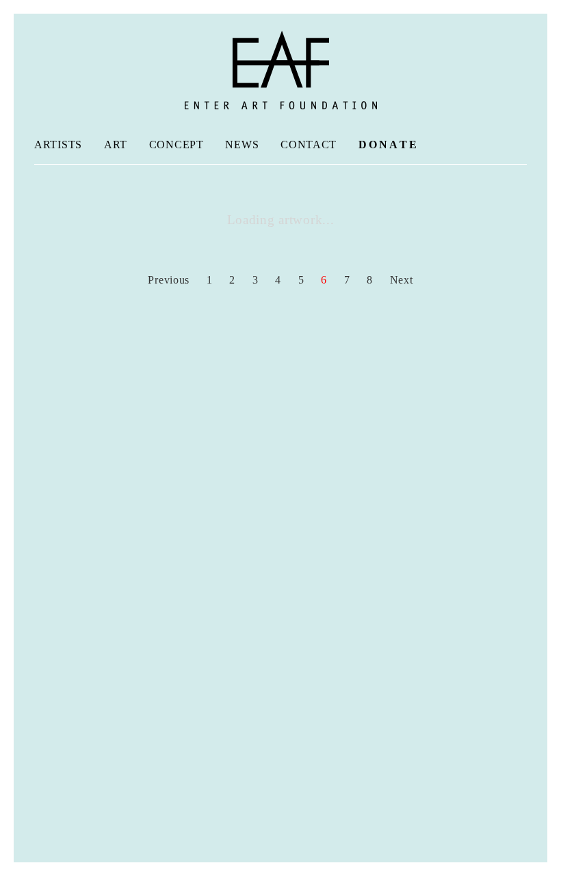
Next (403, 280)
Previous (167, 280)
